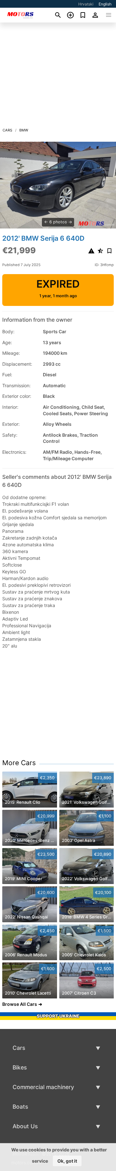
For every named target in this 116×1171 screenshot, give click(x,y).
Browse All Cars (19, 1004)
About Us (25, 1126)
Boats (20, 1106)
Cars (8, 130)
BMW (23, 130)
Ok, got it (67, 1161)
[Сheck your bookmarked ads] (83, 15)
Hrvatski (85, 4)
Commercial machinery (43, 1087)
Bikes (20, 1067)
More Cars (19, 763)
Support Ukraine (58, 1016)
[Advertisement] (58, 77)
